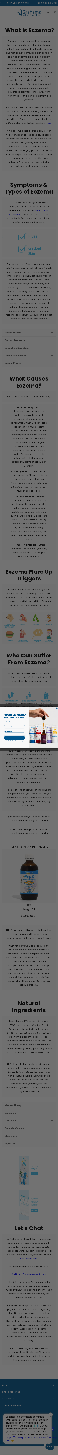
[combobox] (14, 721)
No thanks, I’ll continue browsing (14, 740)
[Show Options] (24, 721)
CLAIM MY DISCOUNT (14, 738)
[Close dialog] (57, 708)
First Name (7, 724)
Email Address (8, 731)
